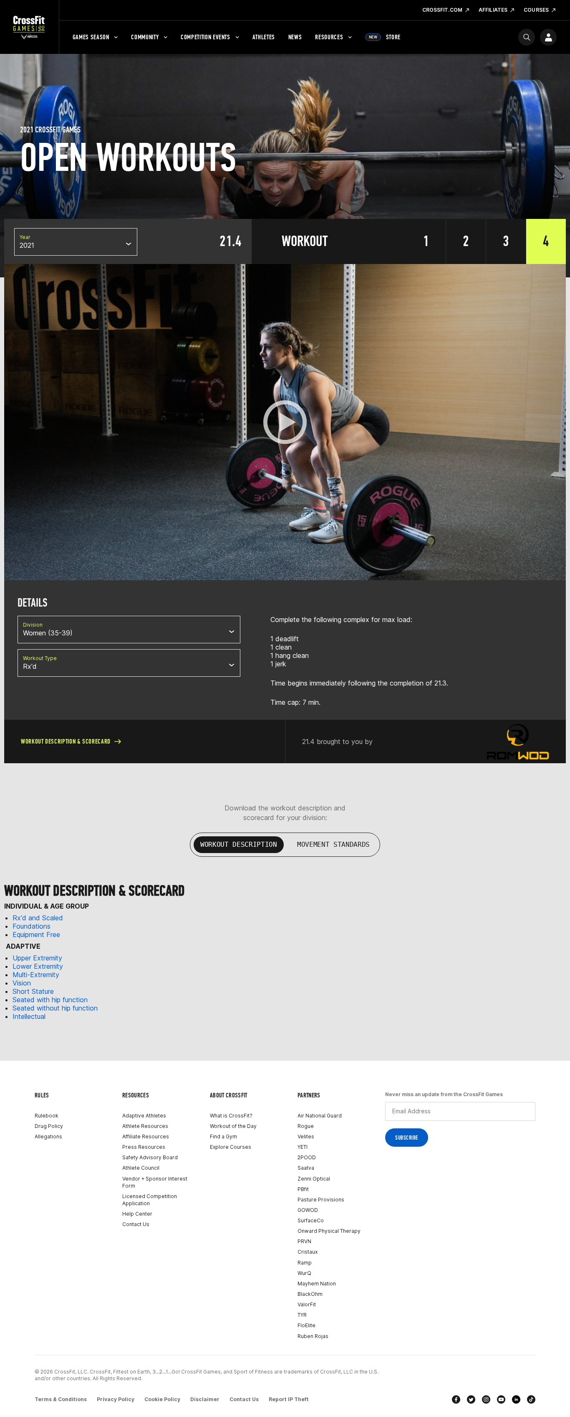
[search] (526, 37)
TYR (302, 1315)
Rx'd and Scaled (38, 918)
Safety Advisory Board (150, 1157)
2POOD (307, 1157)
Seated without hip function (55, 1008)
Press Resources (143, 1147)
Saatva (306, 1168)
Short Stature (33, 991)
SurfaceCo (311, 1220)
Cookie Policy (162, 1399)
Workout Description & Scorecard (66, 741)
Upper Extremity (37, 958)
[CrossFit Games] (29, 27)
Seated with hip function (50, 999)
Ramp (305, 1263)
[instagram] (486, 1399)
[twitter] (471, 1399)
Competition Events (205, 37)
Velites (306, 1136)
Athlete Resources (145, 1126)
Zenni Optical (314, 1179)
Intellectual (29, 1016)
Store (385, 37)
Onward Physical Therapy (329, 1231)
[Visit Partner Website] (518, 741)
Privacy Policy (115, 1399)
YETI (303, 1147)
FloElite (306, 1325)
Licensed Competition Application (149, 1199)
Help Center (137, 1214)
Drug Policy (49, 1126)
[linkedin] (516, 1399)
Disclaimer (204, 1399)
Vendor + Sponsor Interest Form (154, 1182)
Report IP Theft (289, 1399)
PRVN (304, 1241)
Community (145, 37)
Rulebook (46, 1115)
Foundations (31, 926)
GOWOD (308, 1210)
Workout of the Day (233, 1126)
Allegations (48, 1136)
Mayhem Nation (317, 1283)
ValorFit (307, 1304)
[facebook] (456, 1399)
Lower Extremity (38, 966)
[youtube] (501, 1399)
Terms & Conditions (61, 1399)
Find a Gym (223, 1136)
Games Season (91, 37)
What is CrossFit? (231, 1115)
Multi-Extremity (36, 974)
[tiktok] (531, 1399)
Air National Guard (320, 1115)
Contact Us (135, 1224)
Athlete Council (140, 1168)
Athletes (263, 37)
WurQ (304, 1273)
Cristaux (308, 1252)
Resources (329, 37)
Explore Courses (230, 1147)
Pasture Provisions (321, 1199)
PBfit (303, 1189)
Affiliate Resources (145, 1136)
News (295, 37)
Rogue (306, 1126)
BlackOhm (310, 1294)
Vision (22, 983)
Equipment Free (36, 934)
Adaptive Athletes (144, 1115)
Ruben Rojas (313, 1336)
